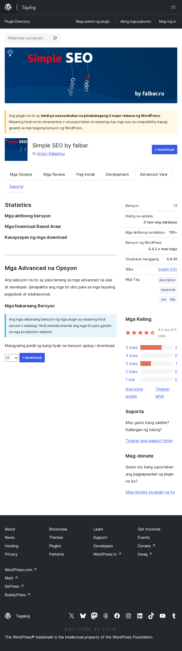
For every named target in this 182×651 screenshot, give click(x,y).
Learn (98, 529)
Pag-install (85, 174)
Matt (11, 578)
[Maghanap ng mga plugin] (55, 38)
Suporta (16, 186)
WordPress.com (21, 569)
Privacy (11, 554)
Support (100, 537)
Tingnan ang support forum (149, 440)
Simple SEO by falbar (60, 145)
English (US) (167, 269)
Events (144, 537)
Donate (146, 546)
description (167, 280)
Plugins (55, 546)
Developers (103, 546)
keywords (168, 289)
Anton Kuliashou (51, 153)
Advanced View (154, 174)
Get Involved (149, 529)
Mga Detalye (21, 174)
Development (117, 174)
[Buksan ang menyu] (174, 7)
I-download (164, 149)
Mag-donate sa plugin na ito (150, 492)
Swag (145, 554)
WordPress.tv (107, 554)
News (10, 537)
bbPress (14, 586)
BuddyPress (18, 594)
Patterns (56, 554)
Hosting (11, 546)
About (10, 529)
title (172, 299)
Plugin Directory (17, 21)
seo (163, 299)
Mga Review (54, 174)
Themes (56, 537)
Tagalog (23, 616)
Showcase (58, 529)
